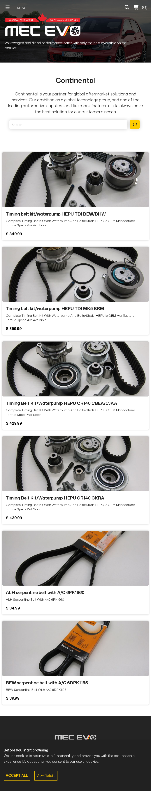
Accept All (17, 775)
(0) (144, 7)
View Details (45, 775)
